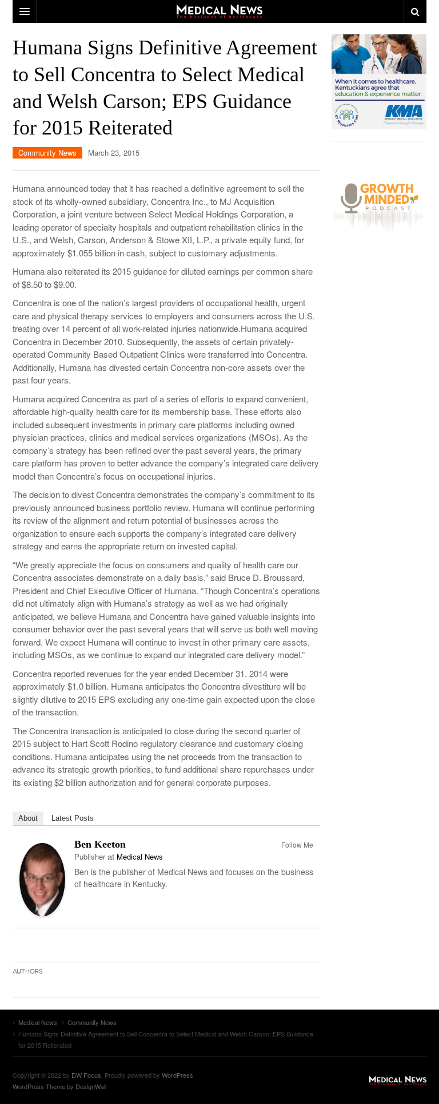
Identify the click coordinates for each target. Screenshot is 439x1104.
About (28, 818)
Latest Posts (72, 818)
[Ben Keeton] (42, 878)
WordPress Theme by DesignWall (59, 1086)
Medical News (140, 856)
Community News (47, 152)
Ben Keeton (100, 844)
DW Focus (219, 11)
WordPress (177, 1074)
